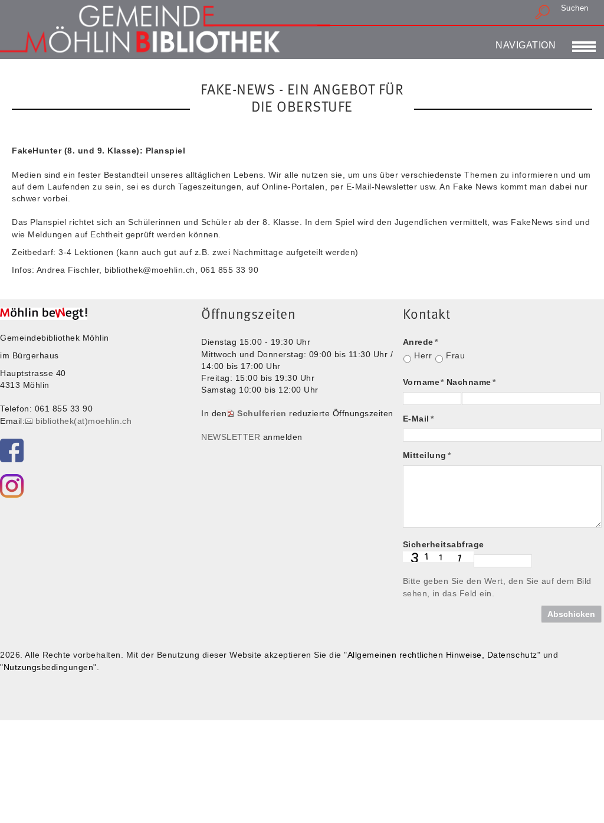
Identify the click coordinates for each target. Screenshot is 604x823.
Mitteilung (427, 455)
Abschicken (571, 614)
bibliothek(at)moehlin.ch (83, 421)
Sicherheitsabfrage (443, 544)
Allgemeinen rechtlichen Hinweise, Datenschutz (442, 654)
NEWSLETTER (230, 437)
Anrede (420, 342)
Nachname (471, 382)
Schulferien (262, 413)
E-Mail (418, 418)
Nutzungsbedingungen (49, 667)
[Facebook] (12, 450)
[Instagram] (12, 486)
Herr (423, 355)
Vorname (423, 382)
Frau (455, 355)
